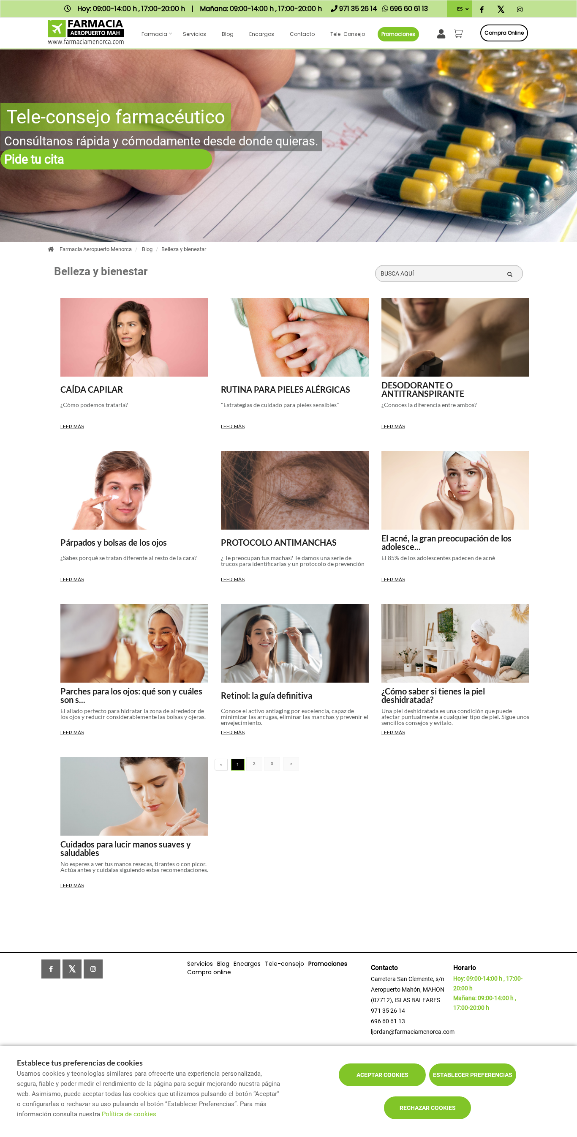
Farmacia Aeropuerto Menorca (96, 249)
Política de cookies (129, 1114)
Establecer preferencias (472, 1074)
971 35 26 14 (388, 1010)
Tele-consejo (347, 34)
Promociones (398, 34)
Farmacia (154, 34)
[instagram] (519, 9)
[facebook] (481, 9)
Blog (228, 34)
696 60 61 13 (388, 1021)
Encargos (261, 34)
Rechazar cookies (428, 1107)
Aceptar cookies (382, 1074)
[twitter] (500, 9)
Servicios (194, 34)
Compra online (504, 32)
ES (460, 8)
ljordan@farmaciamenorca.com (413, 1031)
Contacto (302, 34)
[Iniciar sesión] (443, 33)
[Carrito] (460, 33)
